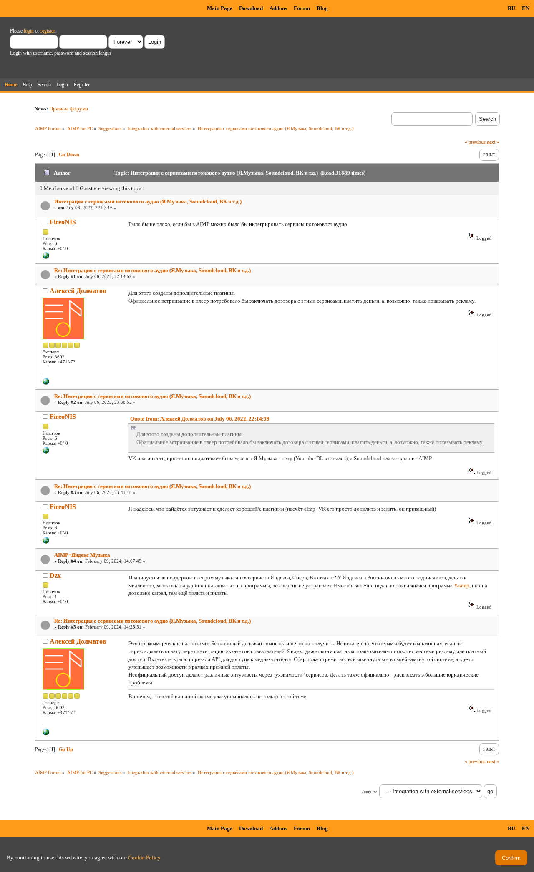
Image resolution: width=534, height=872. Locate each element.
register (47, 31)
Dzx (55, 575)
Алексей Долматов (78, 290)
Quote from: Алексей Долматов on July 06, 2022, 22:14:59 (200, 419)
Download (251, 8)
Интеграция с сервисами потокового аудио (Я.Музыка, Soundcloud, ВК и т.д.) (148, 201)
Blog (322, 8)
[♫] (46, 383)
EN (525, 8)
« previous (475, 142)
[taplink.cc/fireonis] (46, 257)
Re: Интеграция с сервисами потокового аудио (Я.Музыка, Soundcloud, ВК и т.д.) (152, 270)
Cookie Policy (144, 857)
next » (493, 142)
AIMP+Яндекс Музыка (82, 555)
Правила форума (68, 108)
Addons (278, 8)
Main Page (219, 8)
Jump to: (369, 791)
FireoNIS (63, 222)
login (29, 31)
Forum (302, 8)
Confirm (511, 858)
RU (511, 8)
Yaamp (461, 585)
